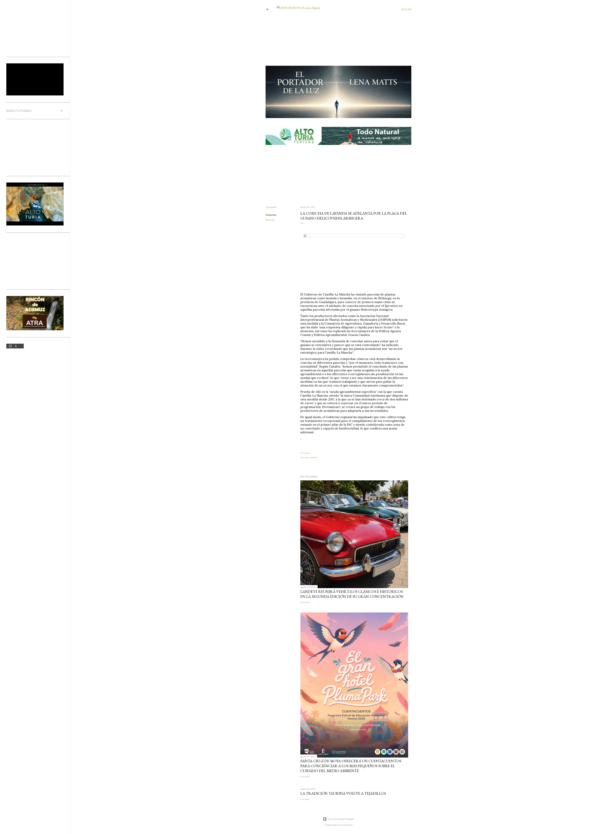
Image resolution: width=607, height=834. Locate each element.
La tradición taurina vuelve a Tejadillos (343, 793)
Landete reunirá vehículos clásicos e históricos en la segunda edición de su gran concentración (352, 594)
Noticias (270, 220)
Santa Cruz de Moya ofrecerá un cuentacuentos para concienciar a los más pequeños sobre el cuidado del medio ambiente (350, 765)
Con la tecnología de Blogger (341, 819)
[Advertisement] (336, 32)
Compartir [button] (271, 207)
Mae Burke (348, 825)
